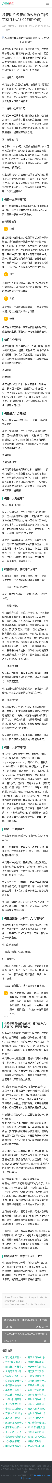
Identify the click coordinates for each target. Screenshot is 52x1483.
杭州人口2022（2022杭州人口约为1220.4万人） (38, 1413)
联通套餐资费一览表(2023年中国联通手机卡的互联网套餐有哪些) (15, 1380)
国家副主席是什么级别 (15, 1446)
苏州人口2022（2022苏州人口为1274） (38, 1399)
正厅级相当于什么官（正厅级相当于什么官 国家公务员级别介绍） (38, 1380)
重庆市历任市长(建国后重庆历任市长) (15, 1432)
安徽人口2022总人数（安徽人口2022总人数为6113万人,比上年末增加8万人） (15, 1413)
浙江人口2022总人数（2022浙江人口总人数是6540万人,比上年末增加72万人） (38, 1357)
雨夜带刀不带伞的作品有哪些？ (15, 1366)
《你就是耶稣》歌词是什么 (15, 1441)
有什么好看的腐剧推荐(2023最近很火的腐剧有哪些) (38, 1390)
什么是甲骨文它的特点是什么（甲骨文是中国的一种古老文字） (38, 1376)
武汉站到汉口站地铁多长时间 (38, 1446)
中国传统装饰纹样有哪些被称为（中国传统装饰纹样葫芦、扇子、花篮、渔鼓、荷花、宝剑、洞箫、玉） (15, 1385)
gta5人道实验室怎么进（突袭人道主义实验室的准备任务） (38, 1408)
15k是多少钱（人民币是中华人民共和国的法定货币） (15, 1376)
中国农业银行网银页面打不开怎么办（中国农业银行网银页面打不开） (15, 1408)
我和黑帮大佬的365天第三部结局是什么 (15, 1436)
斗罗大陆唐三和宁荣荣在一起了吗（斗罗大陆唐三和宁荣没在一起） (15, 1399)
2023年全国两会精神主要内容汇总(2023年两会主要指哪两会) (15, 1362)
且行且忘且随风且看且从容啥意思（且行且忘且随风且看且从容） (38, 1404)
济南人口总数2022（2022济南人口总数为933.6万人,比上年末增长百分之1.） (38, 1418)
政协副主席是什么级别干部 (15, 1422)
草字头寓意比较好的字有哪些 (15, 1404)
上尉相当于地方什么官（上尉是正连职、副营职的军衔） (38, 1394)
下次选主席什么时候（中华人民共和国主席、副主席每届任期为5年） (15, 1357)
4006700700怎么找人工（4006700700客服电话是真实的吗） (38, 1436)
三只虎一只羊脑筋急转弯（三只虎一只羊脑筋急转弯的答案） (38, 1385)
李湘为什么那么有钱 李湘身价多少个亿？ (15, 1390)
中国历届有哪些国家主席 (38, 1362)
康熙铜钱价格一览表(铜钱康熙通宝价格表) (15, 1427)
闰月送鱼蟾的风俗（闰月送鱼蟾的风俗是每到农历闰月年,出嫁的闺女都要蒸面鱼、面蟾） (38, 1432)
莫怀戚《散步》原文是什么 (15, 1418)
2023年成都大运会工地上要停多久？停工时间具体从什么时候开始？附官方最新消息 (38, 1427)
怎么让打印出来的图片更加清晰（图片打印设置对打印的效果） (15, 1394)
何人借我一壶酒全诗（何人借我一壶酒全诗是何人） (38, 1422)
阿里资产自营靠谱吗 (38, 1371)
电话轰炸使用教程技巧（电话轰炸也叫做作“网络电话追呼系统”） (38, 1366)
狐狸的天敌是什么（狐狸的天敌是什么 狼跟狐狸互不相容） (38, 1441)
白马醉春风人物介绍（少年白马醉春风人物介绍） (15, 1371)
